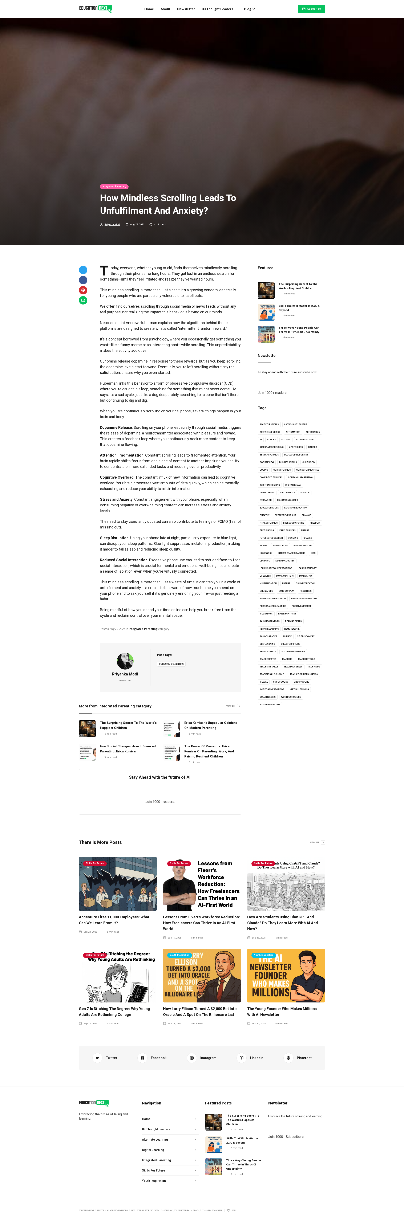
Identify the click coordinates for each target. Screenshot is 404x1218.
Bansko (312, 447)
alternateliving (305, 439)
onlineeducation (305, 583)
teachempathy (268, 659)
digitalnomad (293, 485)
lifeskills (265, 576)
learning (265, 561)
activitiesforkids (270, 432)
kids (313, 553)
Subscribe (314, 8)
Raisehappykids (287, 614)
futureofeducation (271, 538)
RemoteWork (291, 629)
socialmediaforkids (293, 651)
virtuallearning (299, 689)
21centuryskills (269, 424)
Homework (266, 553)
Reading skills (293, 621)
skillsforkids (268, 651)
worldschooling (291, 697)
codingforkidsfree (307, 470)
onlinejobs (266, 591)
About (165, 9)
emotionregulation (295, 508)
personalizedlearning (273, 606)
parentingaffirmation (273, 598)
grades (307, 538)
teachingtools (306, 659)
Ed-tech (305, 492)
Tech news (314, 667)
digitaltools (287, 492)
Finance (306, 515)
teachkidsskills (269, 667)
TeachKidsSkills (293, 667)
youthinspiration (270, 704)
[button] (250, 9)
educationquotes (287, 500)
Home (149, 9)
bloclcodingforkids (296, 455)
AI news (271, 439)
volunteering (268, 697)
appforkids (296, 447)
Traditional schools (272, 674)
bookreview (267, 462)
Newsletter (186, 9)
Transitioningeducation (304, 674)
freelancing (267, 530)
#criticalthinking (270, 485)
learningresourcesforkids (276, 568)
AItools (286, 439)
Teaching (287, 659)
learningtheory (307, 568)
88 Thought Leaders (217, 9)
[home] (96, 9)
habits (263, 545)
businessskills (288, 462)
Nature (286, 583)
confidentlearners (271, 477)
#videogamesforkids (272, 689)
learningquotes (285, 561)
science (287, 636)
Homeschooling (303, 545)
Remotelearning (269, 629)
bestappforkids (269, 455)
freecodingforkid (293, 523)
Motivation (305, 576)
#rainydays (266, 614)
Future (305, 530)
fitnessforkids (269, 523)
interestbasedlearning (291, 553)
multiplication (268, 583)
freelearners (287, 530)
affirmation (293, 432)
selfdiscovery (305, 636)
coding (264, 470)
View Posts (125, 680)
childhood (308, 462)
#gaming (293, 538)
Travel (264, 682)
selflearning (267, 644)
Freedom (315, 523)
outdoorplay (286, 591)
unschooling (280, 682)
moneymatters (285, 576)
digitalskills (267, 492)
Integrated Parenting (114, 186)
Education (266, 500)
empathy (264, 515)
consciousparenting (171, 664)
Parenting (306, 591)
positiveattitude (301, 606)
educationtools (269, 508)
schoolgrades (268, 636)
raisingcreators (270, 621)
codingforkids (282, 470)
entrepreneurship (285, 515)
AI (261, 439)
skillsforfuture (290, 644)
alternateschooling (272, 447)
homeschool (280, 545)
